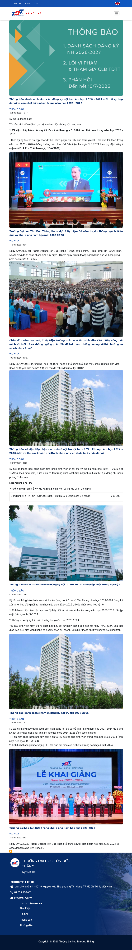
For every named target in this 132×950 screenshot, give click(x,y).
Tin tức (14, 241)
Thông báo (16, 109)
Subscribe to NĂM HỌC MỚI (10, 851)
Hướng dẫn (26, 925)
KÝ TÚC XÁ (34, 13)
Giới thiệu (25, 908)
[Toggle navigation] (116, 13)
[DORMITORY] (18, 13)
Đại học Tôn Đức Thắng (26, 4)
